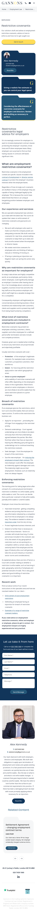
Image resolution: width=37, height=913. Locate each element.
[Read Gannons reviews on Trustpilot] (9, 890)
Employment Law (16, 9)
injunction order (11, 522)
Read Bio (10, 70)
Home (4, 9)
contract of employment (10, 177)
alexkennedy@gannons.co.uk (15, 65)
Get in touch (18, 42)
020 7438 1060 (16, 647)
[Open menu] (34, 3)
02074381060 (10, 64)
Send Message (18, 692)
